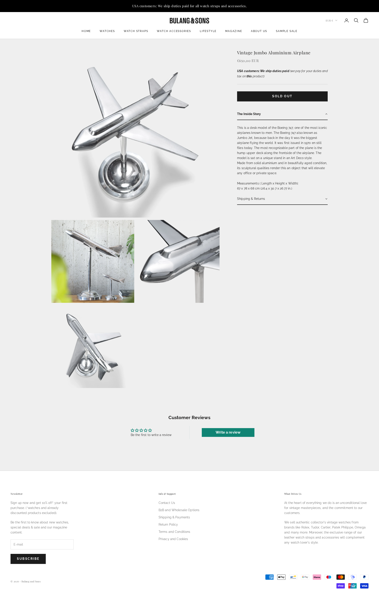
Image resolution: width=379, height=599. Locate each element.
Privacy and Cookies (173, 539)
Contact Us (167, 503)
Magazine (233, 31)
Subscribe (28, 558)
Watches (107, 31)
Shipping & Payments (174, 517)
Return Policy (168, 524)
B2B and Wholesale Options (179, 510)
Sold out (282, 96)
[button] (282, 114)
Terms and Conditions (174, 531)
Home (86, 31)
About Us (259, 31)
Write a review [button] (228, 432)
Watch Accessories (174, 31)
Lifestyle (208, 31)
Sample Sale (286, 31)
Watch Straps (136, 31)
